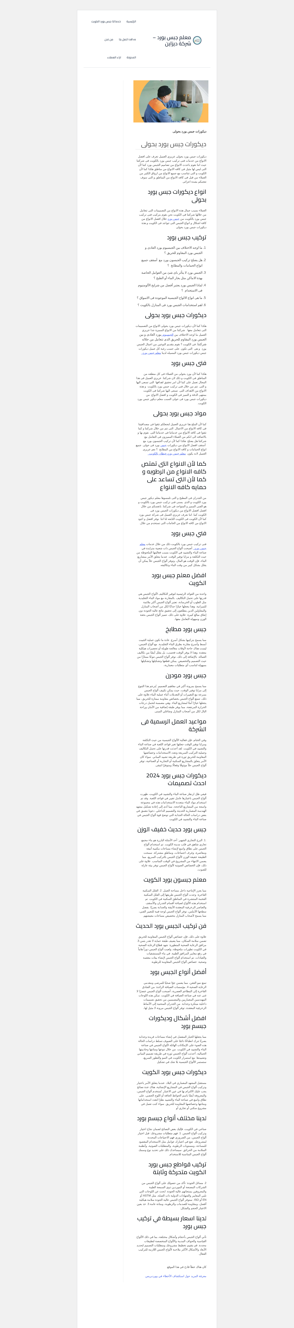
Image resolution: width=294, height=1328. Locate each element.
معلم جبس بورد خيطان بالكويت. (167, 453)
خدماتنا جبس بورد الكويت (106, 21)
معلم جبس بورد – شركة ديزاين (172, 40)
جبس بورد (173, 218)
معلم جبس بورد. (151, 352)
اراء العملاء (114, 57)
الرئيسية (131, 21)
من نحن (108, 39)
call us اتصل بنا (127, 39)
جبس (163, 445)
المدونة (131, 57)
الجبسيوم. (167, 334)
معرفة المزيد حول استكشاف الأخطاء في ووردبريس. (175, 1276)
